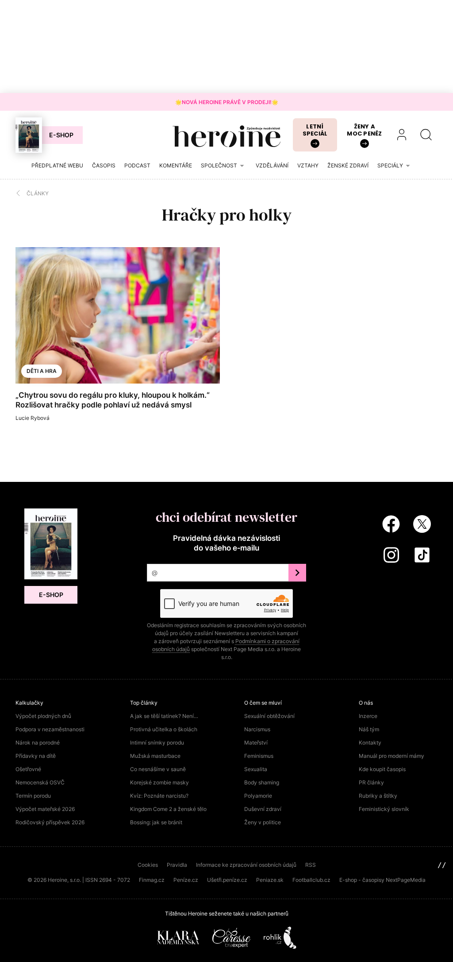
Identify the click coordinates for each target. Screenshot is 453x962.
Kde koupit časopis (382, 769)
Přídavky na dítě (35, 756)
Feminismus (258, 756)
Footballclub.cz (311, 880)
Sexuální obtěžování (269, 716)
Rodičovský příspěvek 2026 (49, 822)
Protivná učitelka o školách (163, 729)
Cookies (148, 864)
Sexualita (255, 769)
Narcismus (257, 729)
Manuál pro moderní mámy (391, 756)
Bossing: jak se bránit (156, 822)
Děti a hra (42, 371)
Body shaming (261, 782)
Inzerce (368, 716)
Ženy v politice (262, 822)
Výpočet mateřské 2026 (45, 809)
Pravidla (177, 864)
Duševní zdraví (262, 809)
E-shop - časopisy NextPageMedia (382, 880)
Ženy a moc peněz (364, 130)
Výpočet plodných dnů (43, 716)
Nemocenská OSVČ (40, 782)
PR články (371, 782)
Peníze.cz (185, 880)
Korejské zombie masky (159, 782)
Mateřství (256, 742)
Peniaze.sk (270, 880)
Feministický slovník (384, 809)
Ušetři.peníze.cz (227, 880)
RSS (310, 864)
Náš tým (369, 729)
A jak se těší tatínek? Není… (164, 716)
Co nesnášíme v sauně (158, 769)
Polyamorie (258, 795)
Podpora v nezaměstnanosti (49, 729)
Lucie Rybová (32, 418)
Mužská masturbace (155, 756)
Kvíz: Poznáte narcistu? (159, 795)
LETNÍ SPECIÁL (315, 130)
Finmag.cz (152, 880)
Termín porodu (33, 795)
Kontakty (370, 742)
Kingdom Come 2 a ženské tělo (168, 809)
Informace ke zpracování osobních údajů (246, 864)
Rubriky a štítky (378, 795)
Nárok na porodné (37, 742)
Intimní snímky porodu (157, 742)
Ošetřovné (28, 769)
